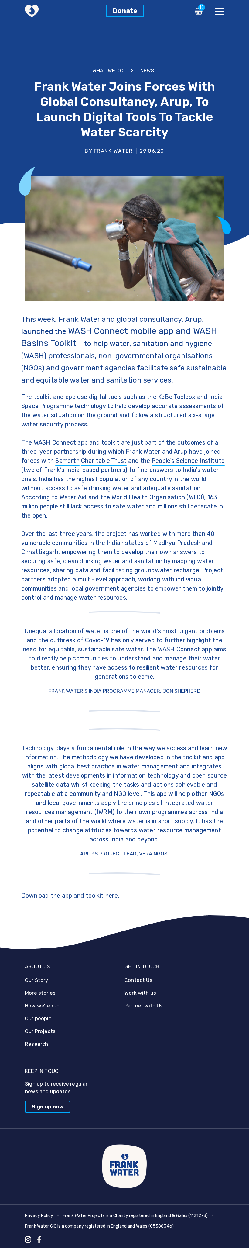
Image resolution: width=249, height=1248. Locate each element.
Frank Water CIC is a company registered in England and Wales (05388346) (99, 1226)
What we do (108, 71)
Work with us (140, 993)
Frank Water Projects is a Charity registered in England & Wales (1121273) (135, 1215)
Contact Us (138, 980)
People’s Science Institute (188, 460)
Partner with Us (143, 1006)
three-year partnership (53, 451)
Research (36, 1044)
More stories (40, 993)
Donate (125, 11)
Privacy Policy (39, 1215)
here (111, 895)
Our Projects (40, 1031)
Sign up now (47, 1107)
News (147, 71)
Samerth (67, 460)
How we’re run (42, 1006)
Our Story (36, 980)
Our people (38, 1018)
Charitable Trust (104, 460)
